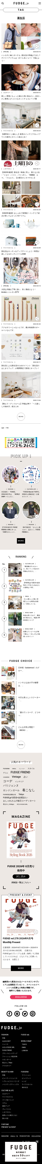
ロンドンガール (11, 790)
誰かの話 (5, 1118)
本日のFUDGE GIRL (22, 804)
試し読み (21, 876)
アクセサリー (6, 1066)
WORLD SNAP (26, 1041)
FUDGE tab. (25, 1035)
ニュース (5, 1044)
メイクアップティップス (10, 1084)
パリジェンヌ (11, 785)
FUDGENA (6, 769)
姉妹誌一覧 (14, 1136)
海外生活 (25, 1087)
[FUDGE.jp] (21, 3)
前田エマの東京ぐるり (9, 1115)
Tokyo (21, 794)
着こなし (28, 790)
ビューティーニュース (9, 1078)
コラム (4, 1103)
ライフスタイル (7, 1097)
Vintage (16, 777)
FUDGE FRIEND (20, 772)
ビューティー (26, 1078)
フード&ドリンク (8, 1100)
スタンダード (6, 1059)
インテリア (19, 781)
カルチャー (6, 1094)
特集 (3, 1038)
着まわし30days (8, 804)
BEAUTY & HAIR (7, 1072)
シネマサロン (6, 1112)
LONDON (25, 1050)
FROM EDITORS (25, 1136)
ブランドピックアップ (9, 1053)
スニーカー (22, 769)
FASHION (4, 1035)
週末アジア (6, 1106)
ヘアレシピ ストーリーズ (10, 1081)
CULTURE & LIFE (7, 1090)
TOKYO (24, 1044)
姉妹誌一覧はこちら (20, 882)
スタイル (31, 768)
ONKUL (14, 769)
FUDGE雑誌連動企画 (9, 795)
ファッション (26, 1075)
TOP (2, 428)
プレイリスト (6, 1109)
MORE (21, 968)
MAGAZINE (5, 1136)
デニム (5, 773)
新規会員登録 (21, 997)
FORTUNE (5, 1124)
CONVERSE (6, 777)
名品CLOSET (6, 1041)
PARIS (24, 1047)
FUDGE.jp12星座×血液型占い (15, 797)
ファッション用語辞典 (9, 1056)
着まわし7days (7, 1063)
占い (26, 776)
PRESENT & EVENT (8, 1127)
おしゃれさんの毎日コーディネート (19, 800)
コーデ (7, 781)
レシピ (24, 1081)
